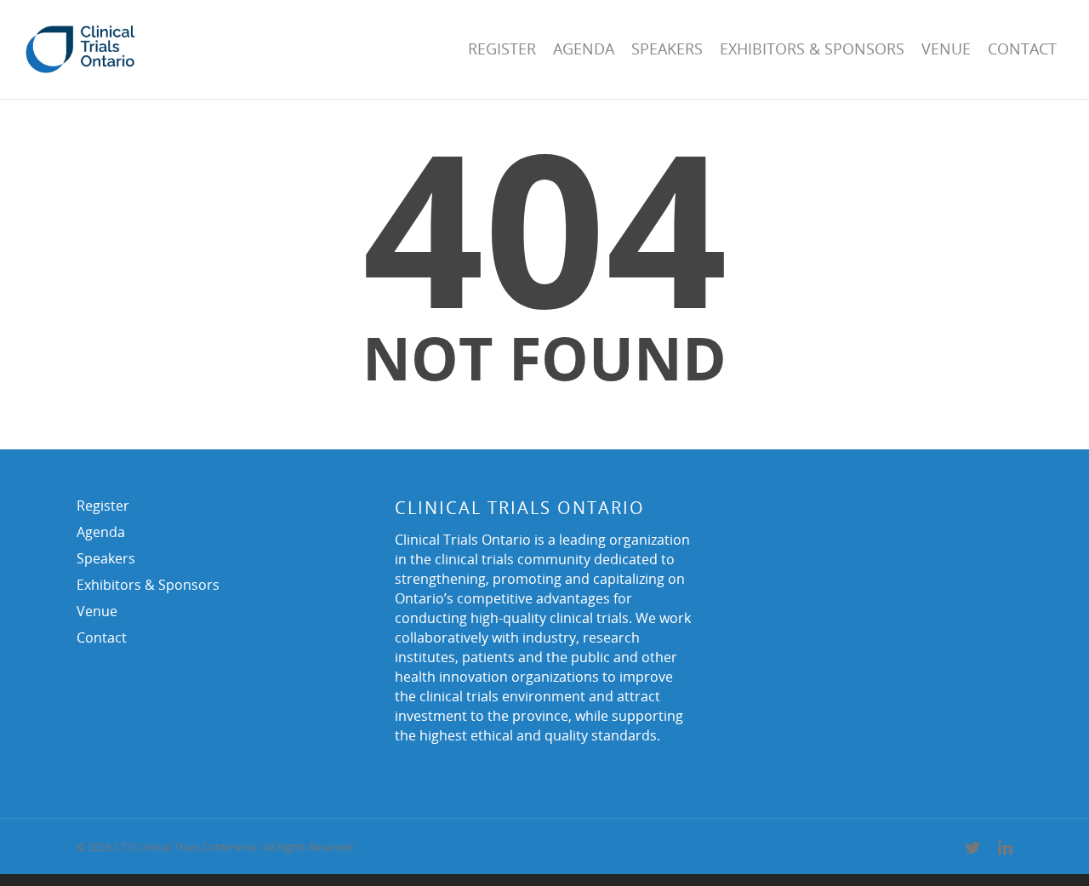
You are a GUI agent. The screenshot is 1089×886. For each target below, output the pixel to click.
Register (502, 48)
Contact (1022, 48)
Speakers (667, 48)
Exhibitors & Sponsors (812, 48)
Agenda (583, 48)
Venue (946, 48)
